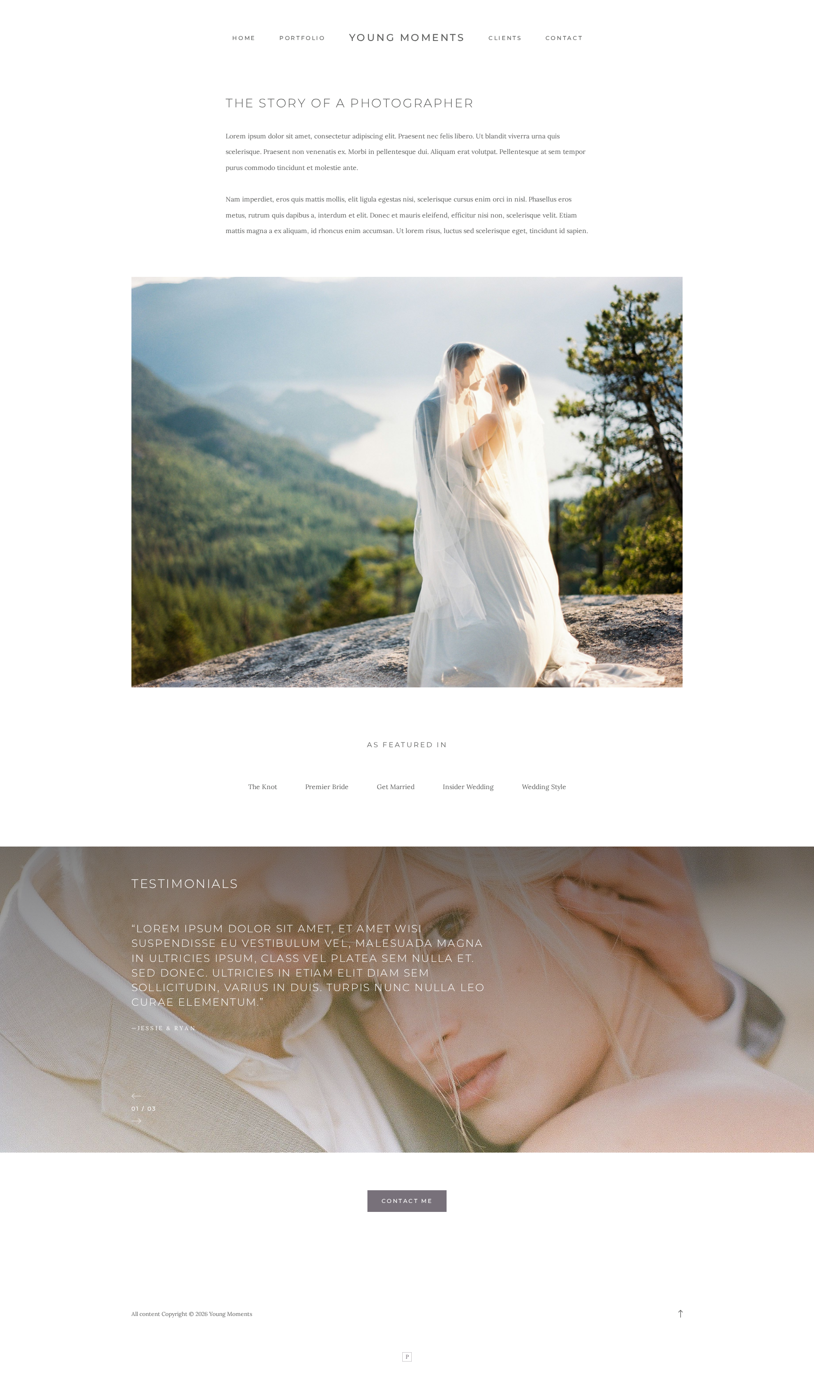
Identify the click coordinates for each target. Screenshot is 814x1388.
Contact (564, 37)
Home (244, 37)
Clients (504, 37)
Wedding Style (544, 787)
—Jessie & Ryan (163, 1028)
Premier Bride (327, 787)
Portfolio (302, 37)
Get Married (396, 787)
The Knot (262, 787)
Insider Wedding (468, 787)
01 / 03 (144, 1108)
